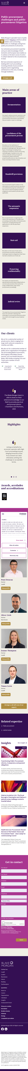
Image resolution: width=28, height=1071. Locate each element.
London (3, 974)
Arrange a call (7, 78)
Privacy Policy (10, 928)
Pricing (3, 1016)
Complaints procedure (7, 1018)
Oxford (3, 979)
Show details (19, 540)
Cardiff (3, 972)
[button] (2, 41)
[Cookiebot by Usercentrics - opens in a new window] (19, 514)
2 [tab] (14, 477)
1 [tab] (11, 477)
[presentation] (13, 923)
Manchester (4, 977)
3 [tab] (16, 477)
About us (3, 990)
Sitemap (3, 1013)
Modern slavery (5, 1011)
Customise (13, 550)
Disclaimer (4, 1009)
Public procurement (8, 726)
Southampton (5, 984)
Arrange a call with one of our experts (14, 706)
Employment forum (6, 1003)
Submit (21, 940)
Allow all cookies (14, 545)
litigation (13, 40)
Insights (3, 1000)
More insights (21, 743)
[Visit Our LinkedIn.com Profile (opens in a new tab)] (6, 1029)
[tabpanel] (14, 451)
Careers (3, 993)
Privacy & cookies (6, 1006)
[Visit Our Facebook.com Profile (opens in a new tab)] (3, 1029)
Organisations (5, 995)
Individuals (4, 998)
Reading (3, 982)
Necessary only (14, 555)
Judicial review (7, 730)
